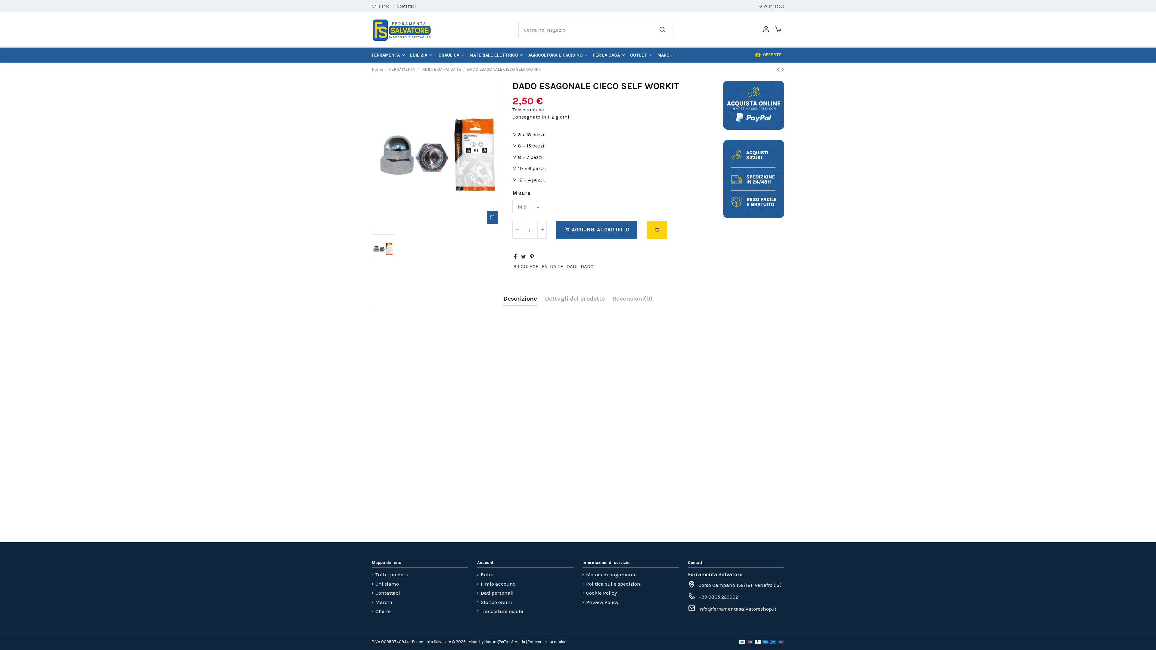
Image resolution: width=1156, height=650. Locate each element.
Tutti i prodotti (392, 574)
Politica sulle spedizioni (614, 584)
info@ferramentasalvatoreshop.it (737, 609)
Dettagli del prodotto (575, 298)
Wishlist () (773, 6)
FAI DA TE (552, 266)
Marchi (383, 602)
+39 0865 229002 (718, 597)
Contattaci (406, 6)
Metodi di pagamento (611, 574)
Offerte (383, 611)
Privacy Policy (602, 602)
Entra (487, 574)
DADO (587, 266)
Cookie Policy (601, 593)
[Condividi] (515, 257)
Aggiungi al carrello (600, 230)
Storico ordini (496, 602)
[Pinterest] (532, 257)
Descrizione (520, 298)
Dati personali (497, 593)
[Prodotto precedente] (779, 69)
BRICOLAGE (526, 266)
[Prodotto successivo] (783, 69)
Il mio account (498, 584)
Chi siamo (381, 6)
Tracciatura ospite (502, 611)
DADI (572, 266)
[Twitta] (523, 257)
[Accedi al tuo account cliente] (766, 30)
